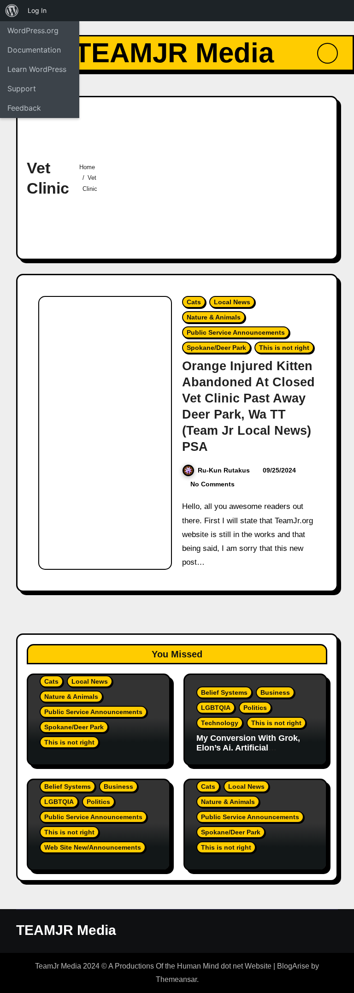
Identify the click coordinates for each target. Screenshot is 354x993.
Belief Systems (224, 692)
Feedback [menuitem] (24, 107)
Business (275, 692)
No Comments (212, 484)
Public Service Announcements (236, 332)
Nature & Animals (214, 317)
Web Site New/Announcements (92, 847)
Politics (255, 707)
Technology (219, 723)
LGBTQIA (215, 707)
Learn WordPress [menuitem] (36, 69)
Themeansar (176, 979)
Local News (232, 302)
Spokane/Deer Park (216, 347)
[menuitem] (12, 10)
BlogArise (293, 966)
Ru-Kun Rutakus (224, 470)
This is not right (284, 347)
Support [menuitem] (21, 88)
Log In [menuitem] (37, 10)
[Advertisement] (221, 175)
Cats (194, 302)
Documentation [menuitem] (34, 49)
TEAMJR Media (174, 52)
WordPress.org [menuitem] (33, 30)
